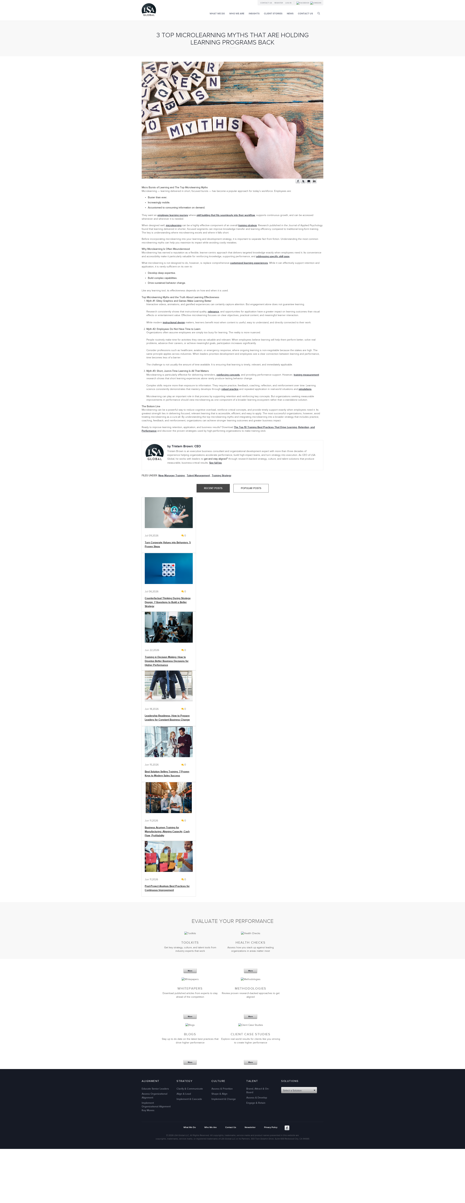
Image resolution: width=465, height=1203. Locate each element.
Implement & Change (223, 1099)
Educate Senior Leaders (155, 1088)
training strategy (247, 225)
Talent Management (198, 475)
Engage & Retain (255, 1102)
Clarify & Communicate (190, 1088)
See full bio (215, 462)
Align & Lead (184, 1093)
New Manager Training (171, 475)
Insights (254, 13)
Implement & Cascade (189, 1099)
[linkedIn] (314, 182)
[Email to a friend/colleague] (308, 182)
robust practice (229, 389)
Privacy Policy (270, 1127)
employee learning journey (172, 215)
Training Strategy (221, 475)
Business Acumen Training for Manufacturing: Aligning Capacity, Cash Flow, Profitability (167, 831)
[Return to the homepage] (149, 16)
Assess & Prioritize (222, 1088)
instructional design (174, 322)
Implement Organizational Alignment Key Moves (156, 1106)
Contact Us (266, 3)
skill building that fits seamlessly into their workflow (226, 215)
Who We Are (236, 13)
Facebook (287, 1127)
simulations (305, 389)
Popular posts (251, 488)
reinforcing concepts (228, 374)
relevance (213, 311)
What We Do (217, 13)
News (290, 13)
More (190, 971)
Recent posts (213, 488)
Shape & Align (219, 1093)
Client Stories (273, 13)
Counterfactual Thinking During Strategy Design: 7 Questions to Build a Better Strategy (168, 602)
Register (278, 3)
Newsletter (250, 1127)
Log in (288, 3)
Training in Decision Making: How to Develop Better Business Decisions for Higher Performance (167, 661)
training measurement (306, 374)
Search (318, 13)
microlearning (173, 225)
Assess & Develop (256, 1097)
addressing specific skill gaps (273, 256)
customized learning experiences (249, 262)
